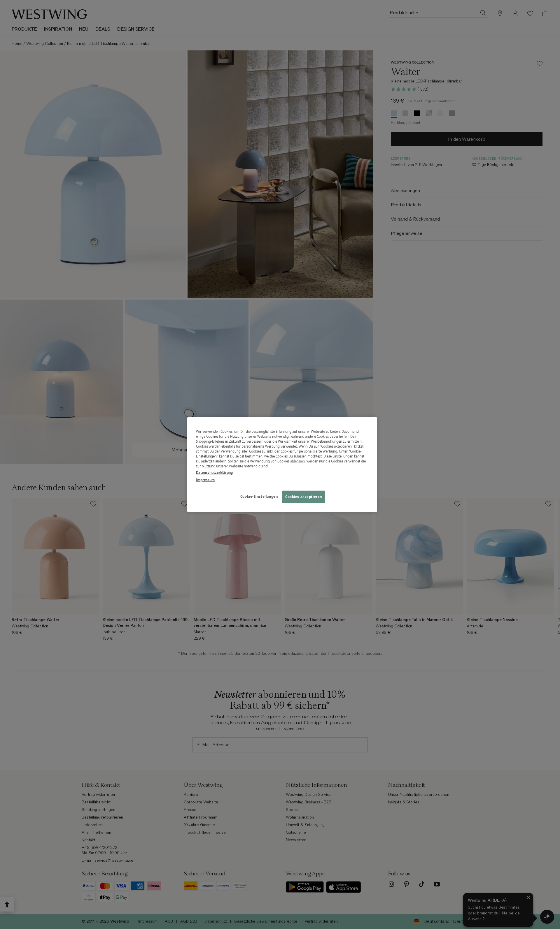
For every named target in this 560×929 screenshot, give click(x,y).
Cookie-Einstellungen (259, 496)
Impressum (205, 479)
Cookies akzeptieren (303, 496)
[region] (282, 464)
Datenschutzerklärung (214, 472)
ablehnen (297, 461)
